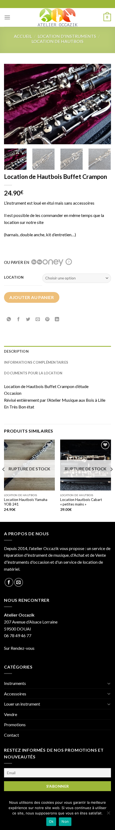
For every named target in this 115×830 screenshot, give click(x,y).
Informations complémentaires (36, 362)
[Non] (108, 814)
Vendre (10, 714)
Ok (51, 821)
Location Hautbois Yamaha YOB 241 (25, 502)
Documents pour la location (33, 373)
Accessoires (15, 693)
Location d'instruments (67, 36)
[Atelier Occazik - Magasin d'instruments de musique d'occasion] (57, 17)
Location (14, 277)
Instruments (15, 683)
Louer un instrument (22, 703)
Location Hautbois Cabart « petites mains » (81, 502)
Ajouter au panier (31, 297)
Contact (11, 734)
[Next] (102, 104)
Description (16, 351)
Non (65, 821)
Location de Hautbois (57, 41)
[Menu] (7, 17)
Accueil (23, 36)
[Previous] (13, 104)
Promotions (15, 724)
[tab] (57, 351)
